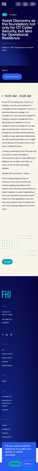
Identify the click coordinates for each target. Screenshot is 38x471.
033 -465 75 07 (7, 319)
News (4, 391)
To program (13, 15)
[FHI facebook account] (3, 335)
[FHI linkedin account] (7, 335)
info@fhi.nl (5, 323)
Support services (7, 357)
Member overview (7, 354)
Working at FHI (6, 437)
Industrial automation (12, 76)
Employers (5, 433)
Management (6, 429)
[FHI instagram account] (11, 335)
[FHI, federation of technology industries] (4, 4)
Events (4, 375)
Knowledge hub (6, 396)
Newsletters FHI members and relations (6, 403)
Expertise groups (7, 365)
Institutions (27, 464)
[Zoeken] (18, 4)
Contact (4, 306)
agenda (4, 381)
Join (3, 350)
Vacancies (5, 410)
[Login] (25, 4)
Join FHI (4, 344)
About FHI (5, 419)
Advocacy (5, 361)
